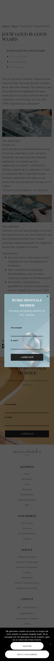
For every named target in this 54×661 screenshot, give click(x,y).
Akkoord (27, 646)
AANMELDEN (27, 357)
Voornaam (16, 328)
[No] (50, 644)
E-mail (15, 340)
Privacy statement (27, 654)
